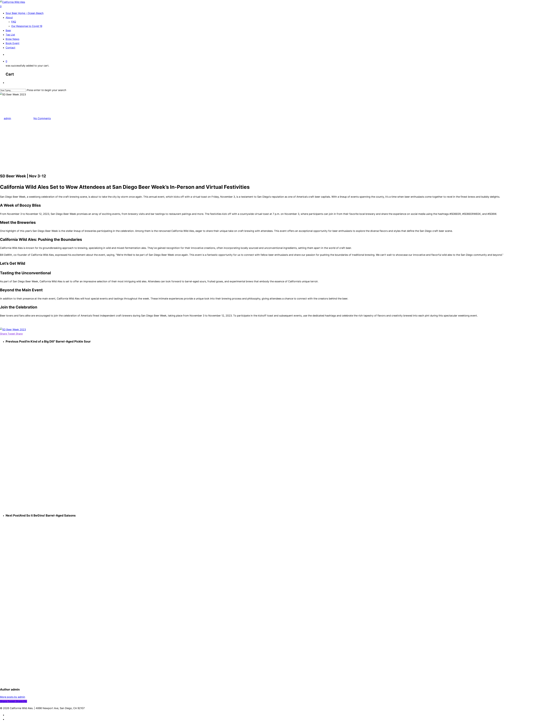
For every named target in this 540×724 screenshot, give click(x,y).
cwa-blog (5, 98)
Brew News (12, 39)
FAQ (13, 21)
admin (7, 118)
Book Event (12, 43)
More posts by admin (12, 696)
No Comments (42, 118)
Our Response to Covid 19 (26, 26)
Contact (10, 47)
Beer (8, 30)
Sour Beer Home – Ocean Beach (25, 13)
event (14, 98)
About (9, 17)
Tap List (10, 34)
